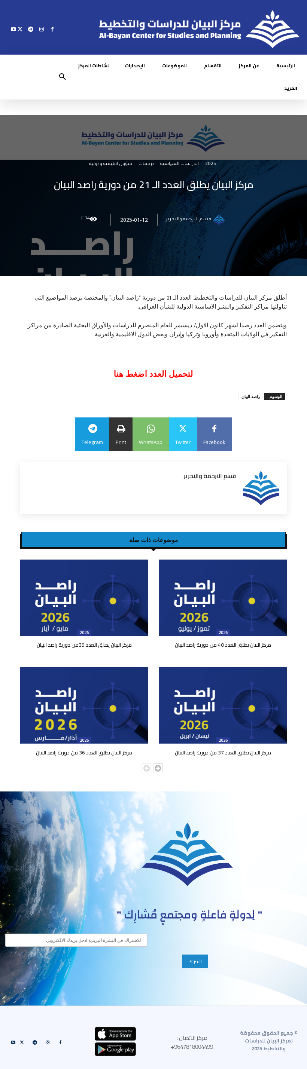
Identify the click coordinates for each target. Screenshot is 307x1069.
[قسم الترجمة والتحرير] (220, 220)
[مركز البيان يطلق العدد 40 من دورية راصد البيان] (223, 598)
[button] (62, 77)
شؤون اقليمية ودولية (110, 164)
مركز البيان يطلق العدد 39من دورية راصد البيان (84, 645)
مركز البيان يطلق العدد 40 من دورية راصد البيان (223, 645)
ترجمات (146, 164)
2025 (210, 164)
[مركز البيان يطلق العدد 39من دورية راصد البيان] (84, 598)
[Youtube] (13, 29)
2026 (223, 632)
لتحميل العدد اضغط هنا (153, 374)
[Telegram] (31, 29)
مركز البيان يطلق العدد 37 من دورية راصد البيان (223, 752)
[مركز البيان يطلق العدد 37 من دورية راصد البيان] (223, 705)
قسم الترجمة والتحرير (188, 220)
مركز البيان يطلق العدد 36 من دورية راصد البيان (84, 752)
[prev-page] (146, 768)
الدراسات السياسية (179, 164)
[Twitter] (20, 29)
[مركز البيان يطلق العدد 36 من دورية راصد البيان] (84, 705)
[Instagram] (41, 29)
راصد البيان (250, 396)
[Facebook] (52, 29)
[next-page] (158, 768)
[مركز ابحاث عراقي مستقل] (187, 854)
